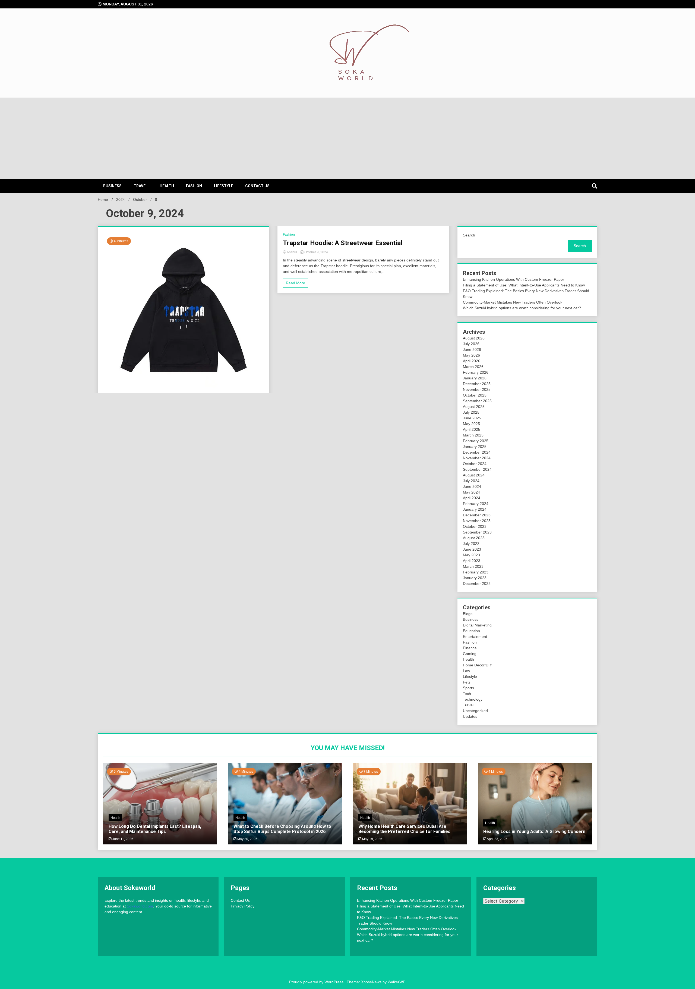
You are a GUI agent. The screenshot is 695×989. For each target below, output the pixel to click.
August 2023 (474, 538)
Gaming (469, 653)
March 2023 (473, 566)
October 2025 (474, 395)
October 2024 (474, 463)
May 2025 (471, 424)
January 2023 (474, 578)
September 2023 (477, 532)
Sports (468, 688)
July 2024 (471, 481)
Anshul (292, 252)
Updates (470, 716)
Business (112, 186)
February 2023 (475, 572)
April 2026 (471, 361)
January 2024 (474, 509)
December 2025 (477, 384)
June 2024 (472, 486)
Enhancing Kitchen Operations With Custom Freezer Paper (513, 279)
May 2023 (471, 555)
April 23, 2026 (496, 839)
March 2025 (473, 435)
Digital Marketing (477, 625)
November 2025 (477, 389)
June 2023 (472, 549)
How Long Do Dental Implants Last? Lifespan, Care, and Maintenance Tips (155, 829)
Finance (470, 648)
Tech (467, 693)
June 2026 (472, 349)
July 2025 (471, 412)
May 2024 (471, 492)
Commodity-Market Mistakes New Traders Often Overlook (512, 302)
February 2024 (475, 503)
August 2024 (474, 475)
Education (471, 631)
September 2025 (477, 401)
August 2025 (474, 406)
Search (469, 235)
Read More (295, 283)
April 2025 (471, 429)
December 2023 (477, 515)
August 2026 (474, 338)
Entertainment (475, 636)
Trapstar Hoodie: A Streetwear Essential (342, 243)
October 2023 (474, 526)
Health (167, 186)
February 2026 (475, 372)
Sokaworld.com (140, 906)
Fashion (194, 186)
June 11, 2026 (122, 839)
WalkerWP (396, 982)
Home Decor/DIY (477, 665)
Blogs (467, 614)
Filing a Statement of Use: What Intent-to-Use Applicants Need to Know (524, 285)
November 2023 (477, 521)
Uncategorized (475, 711)
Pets (466, 682)
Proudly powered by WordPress (317, 982)
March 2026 (473, 366)
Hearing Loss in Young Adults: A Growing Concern (534, 831)
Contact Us (257, 186)
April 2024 (471, 498)
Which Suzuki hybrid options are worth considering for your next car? (522, 308)
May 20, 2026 (246, 839)
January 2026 (474, 378)
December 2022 (477, 583)
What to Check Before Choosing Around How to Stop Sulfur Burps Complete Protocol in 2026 (282, 829)
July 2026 (471, 344)
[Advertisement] (347, 138)
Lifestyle (223, 186)
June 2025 (472, 418)
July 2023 (471, 543)
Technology (472, 699)
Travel (141, 186)
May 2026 (471, 355)
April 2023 (471, 561)
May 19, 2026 (371, 839)
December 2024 (477, 452)
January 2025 (474, 446)
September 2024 (477, 469)
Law (466, 671)
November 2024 (477, 458)
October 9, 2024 (316, 252)
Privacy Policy (242, 906)
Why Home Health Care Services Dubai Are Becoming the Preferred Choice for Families (404, 829)
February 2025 (475, 441)
